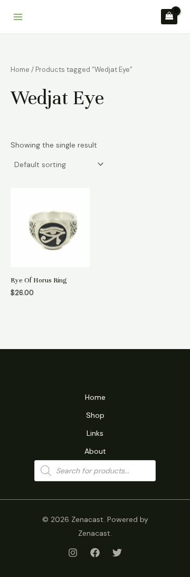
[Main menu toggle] (17, 17)
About (95, 451)
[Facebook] (95, 552)
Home (20, 69)
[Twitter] (117, 552)
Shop (95, 415)
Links (95, 433)
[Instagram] (73, 552)
